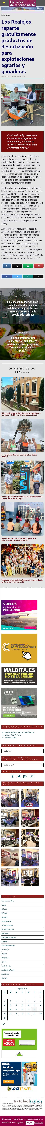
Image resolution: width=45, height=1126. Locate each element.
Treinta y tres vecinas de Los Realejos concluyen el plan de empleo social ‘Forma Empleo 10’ (22, 581)
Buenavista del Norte (7, 901)
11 (10, 1005)
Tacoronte (4, 978)
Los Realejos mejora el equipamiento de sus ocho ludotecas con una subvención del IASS (18, 539)
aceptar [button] (29, 1123)
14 (28, 1005)
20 (22, 1009)
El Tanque (4, 913)
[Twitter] (17, 276)
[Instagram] (25, 776)
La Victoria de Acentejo (8, 945)
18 (10, 1009)
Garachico (4, 917)
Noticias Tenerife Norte (12, 735)
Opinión (3, 962)
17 (4, 1009)
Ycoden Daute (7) (19, 1114)
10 (4, 1005)
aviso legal (38, 1123)
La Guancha (4, 933)
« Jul (2, 1024)
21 (28, 1009)
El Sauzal (4, 909)
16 (40, 1005)
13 (22, 1005)
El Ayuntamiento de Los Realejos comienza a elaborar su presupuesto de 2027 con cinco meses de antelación (21, 414)
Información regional (7, 929)
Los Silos (3, 954)
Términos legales (10, 737)
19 (16, 1009)
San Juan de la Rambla (8, 970)
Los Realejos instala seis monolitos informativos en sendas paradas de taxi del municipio (22, 497)
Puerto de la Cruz (6, 966)
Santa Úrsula (5, 974)
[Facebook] (7, 276)
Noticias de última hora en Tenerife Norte (19, 732)
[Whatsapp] (28, 276)
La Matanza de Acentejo (8, 937)
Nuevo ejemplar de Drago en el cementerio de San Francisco (19, 456)
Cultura (3, 905)
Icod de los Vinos (6, 921)
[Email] (38, 276)
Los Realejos (5, 15)
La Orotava (4, 941)
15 (34, 1005)
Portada (6, 1114)
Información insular (7, 925)
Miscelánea (4, 958)
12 (16, 1005)
